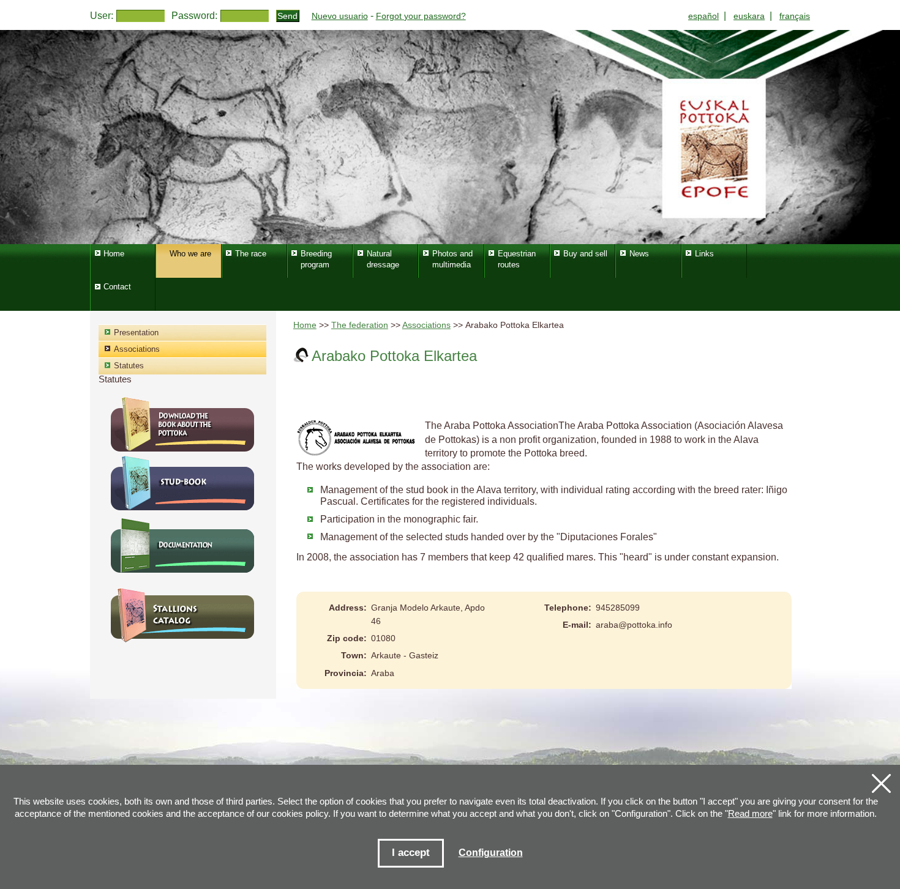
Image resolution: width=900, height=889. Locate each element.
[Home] (450, 137)
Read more (750, 813)
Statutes (129, 365)
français (794, 16)
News (639, 253)
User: (101, 15)
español (703, 16)
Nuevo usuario (340, 16)
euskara (749, 16)
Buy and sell (585, 253)
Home (305, 325)
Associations (426, 325)
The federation (359, 325)
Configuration (491, 852)
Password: (194, 15)
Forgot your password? (421, 16)
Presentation (136, 332)
